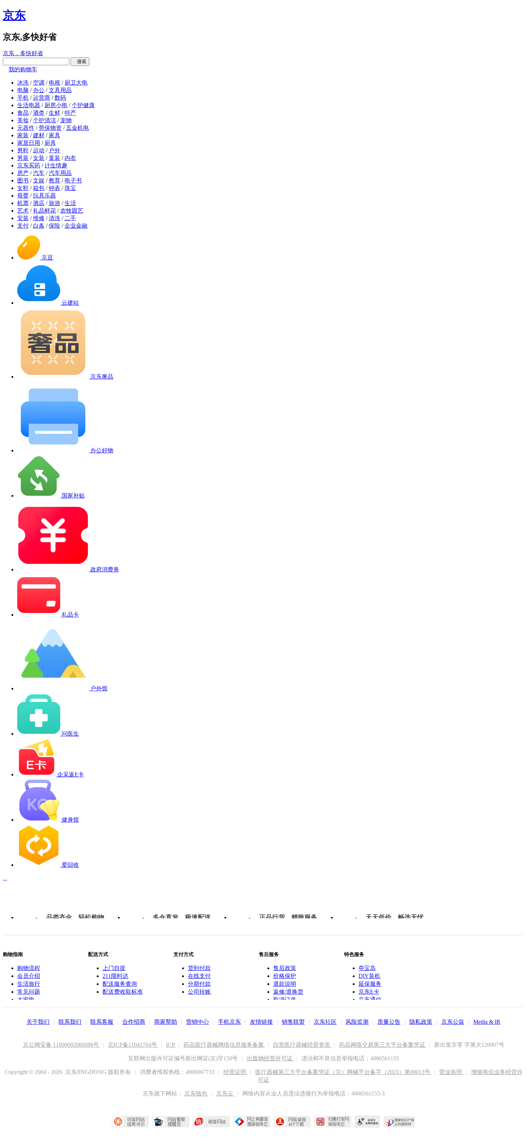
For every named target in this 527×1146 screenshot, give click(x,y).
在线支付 (199, 976)
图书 (23, 180)
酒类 (38, 113)
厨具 (50, 143)
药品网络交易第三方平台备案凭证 (383, 1045)
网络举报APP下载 (292, 1121)
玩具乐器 (44, 195)
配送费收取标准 (123, 992)
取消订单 (284, 1000)
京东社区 (325, 1022)
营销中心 (197, 1022)
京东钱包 (196, 1093)
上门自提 (114, 968)
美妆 (23, 120)
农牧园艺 (71, 211)
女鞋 (23, 188)
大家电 (25, 1000)
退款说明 (284, 984)
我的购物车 (23, 69)
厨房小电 (55, 105)
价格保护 (284, 976)
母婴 (23, 195)
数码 (60, 98)
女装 (38, 158)
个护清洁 (44, 120)
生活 (70, 203)
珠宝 (70, 188)
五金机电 (77, 128)
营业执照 (451, 1072)
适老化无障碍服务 (367, 1121)
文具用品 (60, 90)
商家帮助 (165, 1022)
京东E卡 (369, 992)
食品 (23, 113)
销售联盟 (293, 1022)
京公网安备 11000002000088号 (61, 1045)
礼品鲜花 (44, 211)
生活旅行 (28, 984)
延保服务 (370, 984)
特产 (70, 113)
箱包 (38, 188)
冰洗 (23, 83)
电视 (54, 83)
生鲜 (54, 113)
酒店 (38, 203)
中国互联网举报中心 (251, 1121)
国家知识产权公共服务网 (399, 1121)
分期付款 (199, 984)
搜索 (79, 61)
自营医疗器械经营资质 (302, 1045)
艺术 (23, 211)
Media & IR (486, 1022)
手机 (23, 98)
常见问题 (28, 992)
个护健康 (83, 105)
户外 (54, 150)
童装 (54, 158)
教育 (54, 180)
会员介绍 (28, 976)
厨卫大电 (76, 83)
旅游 (54, 203)
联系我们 (69, 1022)
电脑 (23, 90)
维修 (38, 218)
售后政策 (284, 968)
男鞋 (23, 150)
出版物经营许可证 (270, 1058)
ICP (171, 1045)
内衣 (70, 158)
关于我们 (38, 1022)
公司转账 (199, 992)
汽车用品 (60, 173)
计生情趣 (55, 165)
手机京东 (229, 1022)
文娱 (38, 180)
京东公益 (452, 1022)
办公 (38, 90)
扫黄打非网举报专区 (332, 1121)
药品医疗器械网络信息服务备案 (224, 1045)
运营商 (41, 98)
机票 (23, 203)
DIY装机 (369, 976)
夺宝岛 (367, 968)
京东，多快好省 (23, 53)
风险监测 (357, 1022)
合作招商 (133, 1022)
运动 (38, 150)
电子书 (73, 180)
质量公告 (389, 1022)
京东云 (225, 1093)
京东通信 (370, 1000)
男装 (23, 158)
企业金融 (76, 226)
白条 (38, 226)
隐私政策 (420, 1022)
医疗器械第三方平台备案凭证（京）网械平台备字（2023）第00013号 (343, 1072)
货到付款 (199, 968)
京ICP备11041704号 (133, 1045)
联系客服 (101, 1022)
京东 (14, 15)
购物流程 (28, 968)
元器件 (25, 128)
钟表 (54, 188)
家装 (23, 135)
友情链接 (261, 1022)
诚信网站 (211, 1121)
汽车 (38, 173)
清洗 (54, 218)
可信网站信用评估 (130, 1121)
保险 (54, 226)
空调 (38, 83)
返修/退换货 (288, 992)
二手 (70, 218)
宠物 (66, 120)
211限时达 (115, 976)
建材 (38, 135)
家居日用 (28, 143)
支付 (23, 226)
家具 (54, 135)
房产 (23, 173)
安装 (23, 218)
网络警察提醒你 (170, 1121)
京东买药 (28, 165)
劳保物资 (50, 128)
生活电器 (28, 105)
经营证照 (235, 1072)
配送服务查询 (120, 984)
